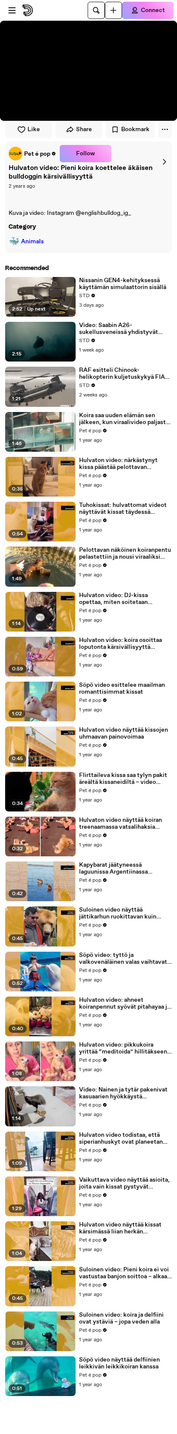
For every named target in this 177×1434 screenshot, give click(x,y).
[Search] (96, 10)
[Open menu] (12, 10)
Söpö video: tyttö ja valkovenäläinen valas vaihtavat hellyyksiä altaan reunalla (123, 958)
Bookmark (135, 129)
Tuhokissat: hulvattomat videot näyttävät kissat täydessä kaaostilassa (123, 509)
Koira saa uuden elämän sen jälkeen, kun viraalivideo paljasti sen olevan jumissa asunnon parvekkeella (123, 419)
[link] (32, 153)
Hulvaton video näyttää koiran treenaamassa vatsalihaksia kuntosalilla (120, 823)
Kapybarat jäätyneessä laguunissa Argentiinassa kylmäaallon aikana (113, 868)
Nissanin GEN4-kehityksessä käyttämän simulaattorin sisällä (122, 284)
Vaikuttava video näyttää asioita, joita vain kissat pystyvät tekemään (124, 1183)
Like (33, 129)
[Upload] (113, 10)
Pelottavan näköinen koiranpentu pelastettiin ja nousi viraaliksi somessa (125, 553)
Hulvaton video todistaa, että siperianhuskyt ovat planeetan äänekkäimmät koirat (121, 1138)
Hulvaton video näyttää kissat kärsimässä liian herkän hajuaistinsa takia (120, 1228)
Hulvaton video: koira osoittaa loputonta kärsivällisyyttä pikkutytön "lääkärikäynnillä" (120, 644)
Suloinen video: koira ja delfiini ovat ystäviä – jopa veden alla (121, 1318)
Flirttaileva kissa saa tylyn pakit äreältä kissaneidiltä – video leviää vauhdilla (123, 779)
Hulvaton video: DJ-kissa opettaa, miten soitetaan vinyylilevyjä (113, 599)
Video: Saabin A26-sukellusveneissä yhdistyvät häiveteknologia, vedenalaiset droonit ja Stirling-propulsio (120, 329)
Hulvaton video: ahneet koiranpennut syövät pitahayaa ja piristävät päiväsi (124, 1003)
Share (84, 129)
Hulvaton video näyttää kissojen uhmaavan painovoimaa (123, 733)
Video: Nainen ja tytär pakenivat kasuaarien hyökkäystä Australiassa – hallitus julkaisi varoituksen (123, 1093)
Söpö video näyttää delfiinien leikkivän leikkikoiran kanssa (119, 1363)
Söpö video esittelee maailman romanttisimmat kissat (122, 688)
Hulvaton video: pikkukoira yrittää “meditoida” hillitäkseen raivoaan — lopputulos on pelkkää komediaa (125, 1048)
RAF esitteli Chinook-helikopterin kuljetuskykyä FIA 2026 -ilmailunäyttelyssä (122, 374)
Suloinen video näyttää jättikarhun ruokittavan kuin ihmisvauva (117, 913)
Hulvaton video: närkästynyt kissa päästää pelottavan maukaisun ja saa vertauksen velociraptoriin (118, 464)
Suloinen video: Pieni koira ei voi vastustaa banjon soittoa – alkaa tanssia (124, 1273)
